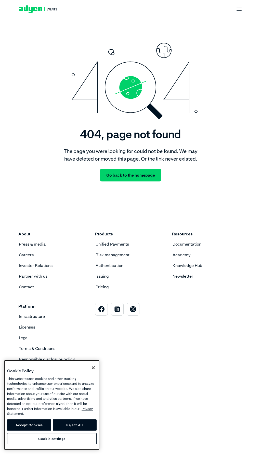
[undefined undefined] (236, 9)
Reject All (74, 425)
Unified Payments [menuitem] (112, 244)
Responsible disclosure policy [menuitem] (47, 359)
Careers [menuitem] (26, 254)
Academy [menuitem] (182, 254)
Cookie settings (52, 439)
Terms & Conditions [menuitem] (37, 348)
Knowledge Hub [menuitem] (187, 265)
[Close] (93, 367)
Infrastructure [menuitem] (32, 316)
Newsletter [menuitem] (183, 276)
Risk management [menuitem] (112, 254)
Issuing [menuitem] (102, 276)
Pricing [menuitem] (102, 286)
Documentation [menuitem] (187, 244)
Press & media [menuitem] (32, 244)
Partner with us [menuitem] (33, 276)
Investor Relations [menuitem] (36, 265)
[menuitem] (101, 309)
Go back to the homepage (130, 175)
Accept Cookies (29, 425)
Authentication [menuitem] (109, 265)
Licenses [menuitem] (27, 327)
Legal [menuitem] (24, 337)
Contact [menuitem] (26, 286)
